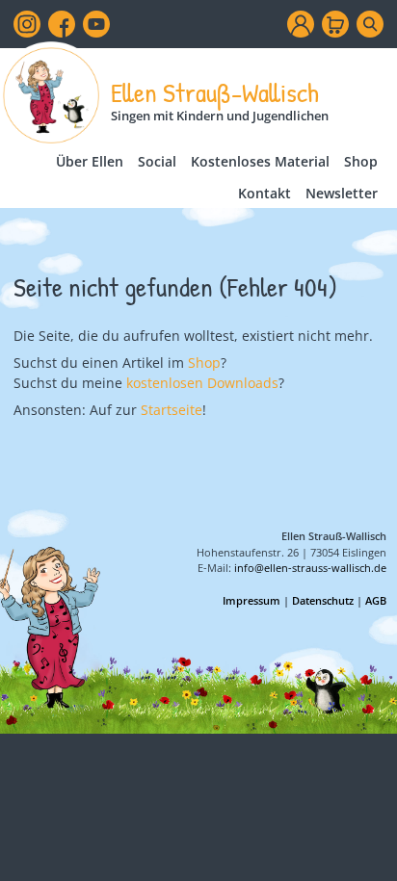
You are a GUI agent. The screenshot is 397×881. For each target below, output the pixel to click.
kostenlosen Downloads (202, 383)
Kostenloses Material (260, 161)
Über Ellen (89, 161)
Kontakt (264, 193)
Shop (361, 161)
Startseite (171, 410)
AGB (375, 600)
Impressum (251, 600)
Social (157, 161)
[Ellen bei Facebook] (61, 24)
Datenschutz (323, 600)
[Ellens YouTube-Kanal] (96, 24)
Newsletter (341, 193)
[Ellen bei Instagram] (26, 24)
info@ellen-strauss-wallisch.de (310, 567)
